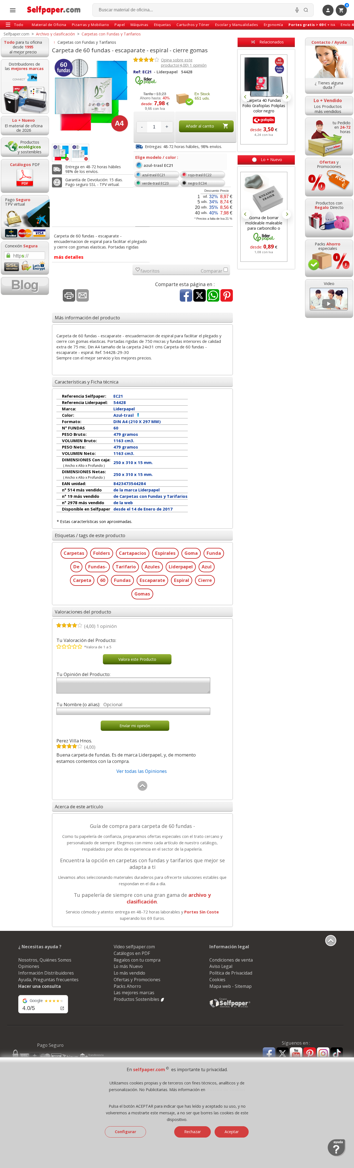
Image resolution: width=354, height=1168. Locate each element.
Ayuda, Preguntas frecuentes (48, 980)
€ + (311, 24)
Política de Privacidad (230, 973)
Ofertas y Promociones (137, 980)
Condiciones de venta (231, 960)
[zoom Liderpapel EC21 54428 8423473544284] (80, 153)
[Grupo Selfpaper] (230, 1007)
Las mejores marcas (134, 993)
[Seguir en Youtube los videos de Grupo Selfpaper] (296, 1053)
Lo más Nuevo (128, 966)
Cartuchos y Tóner (193, 24)
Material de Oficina (49, 24)
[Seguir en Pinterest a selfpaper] (309, 1054)
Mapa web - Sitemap (230, 986)
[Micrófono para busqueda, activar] (297, 9)
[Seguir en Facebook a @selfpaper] (269, 1054)
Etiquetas (162, 24)
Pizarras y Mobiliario (90, 24)
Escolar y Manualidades (236, 24)
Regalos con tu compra (137, 960)
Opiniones (28, 966)
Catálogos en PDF (132, 953)
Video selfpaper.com (134, 947)
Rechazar (192, 1131)
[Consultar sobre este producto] (82, 296)
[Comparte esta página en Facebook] (186, 296)
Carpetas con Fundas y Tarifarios (87, 42)
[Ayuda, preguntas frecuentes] (337, 1155)
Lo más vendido (129, 973)
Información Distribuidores (46, 973)
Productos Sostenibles (137, 999)
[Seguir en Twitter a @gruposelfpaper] (282, 1053)
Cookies (217, 980)
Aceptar (232, 1131)
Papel (119, 24)
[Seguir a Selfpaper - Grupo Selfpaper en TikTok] (336, 1053)
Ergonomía (273, 24)
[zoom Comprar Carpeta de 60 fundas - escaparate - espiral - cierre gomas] (61, 153)
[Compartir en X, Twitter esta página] (199, 296)
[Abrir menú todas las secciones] (12, 10)
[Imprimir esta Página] (69, 296)
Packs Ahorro (127, 986)
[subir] (142, 789)
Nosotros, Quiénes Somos (44, 960)
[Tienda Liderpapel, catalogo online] (145, 84)
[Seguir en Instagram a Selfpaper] (323, 1054)
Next (286, 97)
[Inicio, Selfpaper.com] (54, 10)
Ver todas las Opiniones (141, 771)
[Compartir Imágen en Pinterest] (226, 296)
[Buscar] (306, 10)
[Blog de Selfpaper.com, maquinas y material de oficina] (25, 286)
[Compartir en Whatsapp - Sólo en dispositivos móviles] (213, 296)
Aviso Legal (220, 966)
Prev (246, 97)
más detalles (69, 257)
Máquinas (140, 24)
